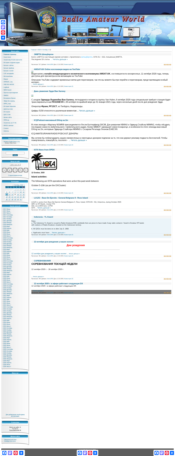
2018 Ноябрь (7, 242)
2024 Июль (6, 324)
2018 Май (6, 230)
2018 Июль (6, 234)
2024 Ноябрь (7, 330)
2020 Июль (6, 280)
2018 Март (6, 226)
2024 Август (7, 326)
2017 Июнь (6, 209)
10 (21, 192)
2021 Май (6, 299)
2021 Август (7, 305)
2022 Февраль (7, 316)
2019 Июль (6, 257)
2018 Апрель (7, 228)
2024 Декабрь (7, 332)
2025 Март (6, 337)
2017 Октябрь (7, 217)
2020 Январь (7, 268)
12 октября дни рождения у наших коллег (53, 242)
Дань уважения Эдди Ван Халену (49, 91)
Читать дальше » (60, 59)
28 (12, 199)
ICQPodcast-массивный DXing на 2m (51, 120)
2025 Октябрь (7, 351)
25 (23, 197)
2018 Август (7, 236)
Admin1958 (50, 64)
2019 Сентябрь (8, 261)
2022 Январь (7, 314)
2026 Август (7, 366)
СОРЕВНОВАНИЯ (42, 261)
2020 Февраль (7, 270)
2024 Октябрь (7, 328)
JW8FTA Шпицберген (43, 54)
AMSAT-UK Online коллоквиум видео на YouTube (57, 69)
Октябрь (45, 50)
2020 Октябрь (7, 286)
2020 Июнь (6, 278)
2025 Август (7, 347)
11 (23, 192)
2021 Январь (7, 291)
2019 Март (6, 249)
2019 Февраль (7, 247)
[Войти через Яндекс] (15, 170)
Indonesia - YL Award (43, 217)
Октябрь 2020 (18, 185)
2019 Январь (7, 245)
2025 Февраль (7, 336)
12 (6, 194)
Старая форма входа (15, 175)
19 (6, 197)
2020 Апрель (7, 274)
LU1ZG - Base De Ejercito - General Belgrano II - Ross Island (61, 198)
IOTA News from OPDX (44, 150)
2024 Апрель (7, 318)
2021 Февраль (7, 293)
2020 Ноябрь (7, 288)
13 (9, 194)
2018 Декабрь (7, 243)
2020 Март (6, 272)
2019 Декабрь (7, 266)
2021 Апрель (7, 297)
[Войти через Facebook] (9, 170)
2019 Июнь (6, 255)
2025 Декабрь (7, 355)
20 (9, 197)
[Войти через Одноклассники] (25, 170)
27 (9, 199)
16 (18, 194)
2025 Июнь (6, 343)
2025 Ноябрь (7, 353)
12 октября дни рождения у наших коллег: (49, 253)
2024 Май (6, 320)
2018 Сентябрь (8, 238)
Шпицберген (86, 57)
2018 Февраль (7, 224)
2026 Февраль (7, 359)
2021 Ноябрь (7, 311)
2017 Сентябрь (8, 215)
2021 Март (6, 295)
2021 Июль (6, 303)
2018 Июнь (6, 232)
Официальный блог (10, 439)
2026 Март (6, 360)
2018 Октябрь (7, 240)
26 (6, 199)
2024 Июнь (6, 322)
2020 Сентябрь (8, 284)
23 (18, 197)
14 (12, 194)
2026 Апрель (7, 362)
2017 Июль (6, 211)
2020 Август (7, 282)
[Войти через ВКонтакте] (4, 170)
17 (21, 194)
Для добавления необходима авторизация (15, 415)
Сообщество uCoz (10, 441)
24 (21, 197)
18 (23, 194)
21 (12, 197)
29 (15, 199)
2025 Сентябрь (8, 349)
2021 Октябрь (7, 309)
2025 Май (6, 341)
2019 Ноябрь (7, 265)
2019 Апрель (7, 251)
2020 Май (6, 276)
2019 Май (6, 253)
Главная (33, 50)
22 (15, 197)
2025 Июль (6, 345)
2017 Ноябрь (7, 218)
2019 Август (7, 259)
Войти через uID (15, 164)
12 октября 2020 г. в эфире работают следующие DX (58, 283)
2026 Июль (6, 364)
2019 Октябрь (7, 263)
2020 (39, 50)
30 (18, 199)
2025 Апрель (7, 339)
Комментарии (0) (68, 64)
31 (21, 199)
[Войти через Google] (20, 170)
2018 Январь (7, 222)
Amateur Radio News (10, 141)
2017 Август (7, 213)
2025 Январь (7, 334)
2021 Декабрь (7, 313)
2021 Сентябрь (8, 307)
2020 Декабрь (7, 289)
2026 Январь (7, 357)
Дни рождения (76, 245)
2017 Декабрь (7, 220)
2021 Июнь (6, 301)
